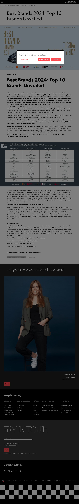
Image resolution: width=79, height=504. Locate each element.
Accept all (56, 59)
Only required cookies (43, 59)
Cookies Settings (24, 59)
